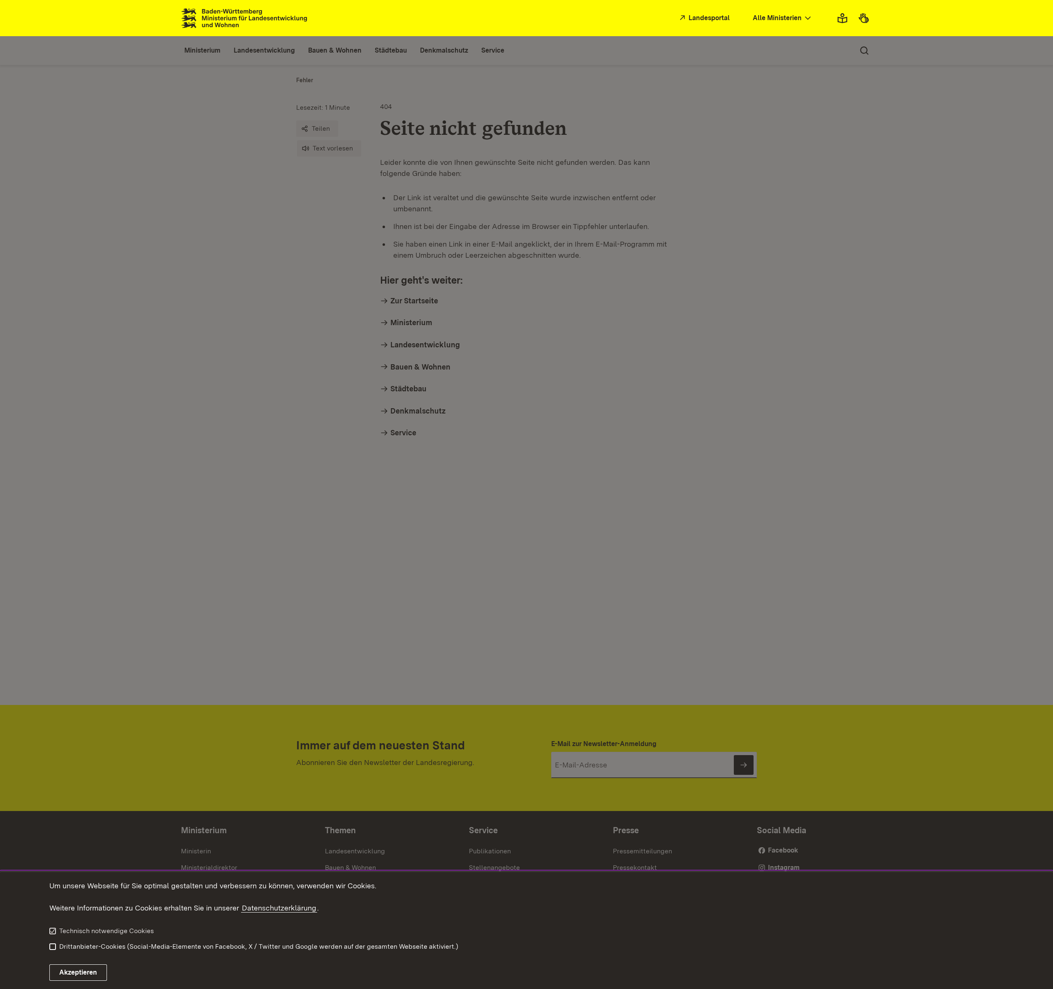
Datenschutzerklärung (279, 908)
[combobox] (782, 18)
